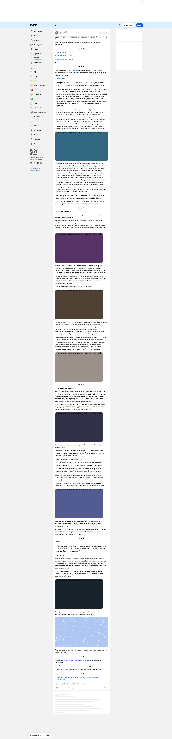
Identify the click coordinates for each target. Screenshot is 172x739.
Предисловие (61, 52)
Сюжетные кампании (64, 56)
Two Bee (62, 32)
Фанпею (64, 666)
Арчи (63, 660)
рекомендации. (35, 170)
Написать (129, 25)
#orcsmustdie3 (60, 679)
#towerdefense (83, 677)
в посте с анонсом (71, 70)
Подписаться (103, 32)
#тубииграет (59, 677)
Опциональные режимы (65, 59)
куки (40, 735)
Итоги (59, 62)
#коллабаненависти (71, 677)
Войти (139, 25)
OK (48, 735)
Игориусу (64, 669)
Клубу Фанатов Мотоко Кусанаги (77, 660)
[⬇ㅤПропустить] (60, 78)
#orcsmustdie (94, 677)
